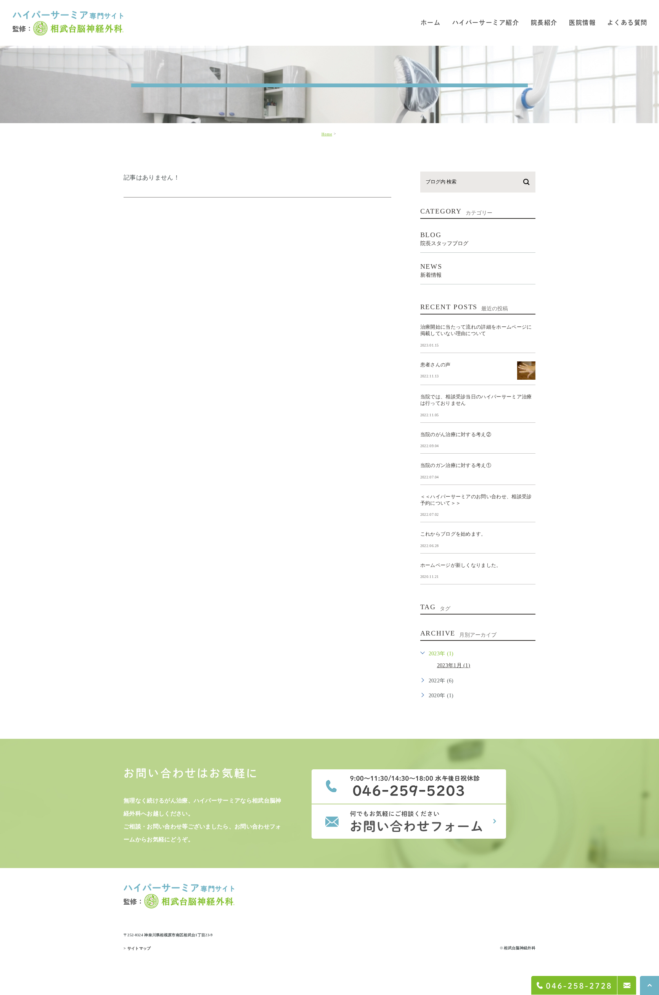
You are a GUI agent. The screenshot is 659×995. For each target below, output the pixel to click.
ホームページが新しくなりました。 (460, 565)
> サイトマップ (137, 948)
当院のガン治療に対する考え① (455, 465)
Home (326, 134)
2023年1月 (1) (454, 665)
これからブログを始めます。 (453, 534)
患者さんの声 (435, 364)
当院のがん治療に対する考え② (455, 434)
